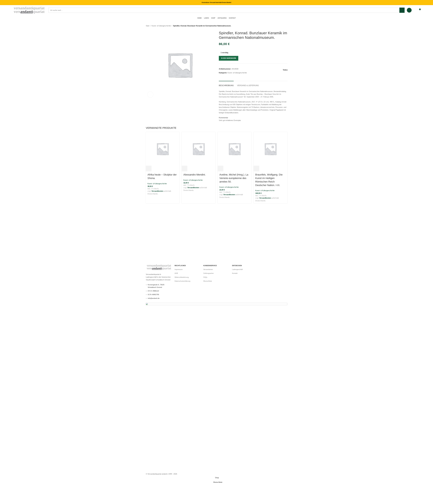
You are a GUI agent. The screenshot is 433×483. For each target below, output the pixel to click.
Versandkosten (157, 191)
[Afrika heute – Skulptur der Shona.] (163, 149)
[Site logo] (29, 10)
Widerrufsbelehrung (182, 277)
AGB (176, 273)
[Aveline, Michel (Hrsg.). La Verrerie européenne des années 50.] (234, 149)
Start (147, 26)
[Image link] (159, 267)
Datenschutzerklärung (182, 281)
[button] (148, 168)
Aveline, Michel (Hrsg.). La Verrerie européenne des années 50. (233, 178)
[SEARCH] (402, 10)
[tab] (226, 84)
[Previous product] (280, 26)
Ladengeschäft (237, 269)
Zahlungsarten (208, 273)
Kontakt (234, 273)
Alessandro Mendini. (194, 174)
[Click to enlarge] (150, 94)
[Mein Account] (409, 10)
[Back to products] (283, 26)
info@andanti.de (154, 298)
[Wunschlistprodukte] (415, 10)
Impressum (179, 269)
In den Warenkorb (228, 58)
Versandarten (208, 269)
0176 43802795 (153, 294)
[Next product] (286, 26)
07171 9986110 (153, 291)
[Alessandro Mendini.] (198, 149)
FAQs (205, 277)
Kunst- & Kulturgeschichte (161, 26)
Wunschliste (207, 281)
